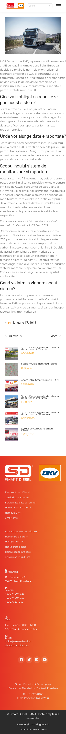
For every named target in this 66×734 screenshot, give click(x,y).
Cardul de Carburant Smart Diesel (37, 429)
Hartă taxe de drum (16, 536)
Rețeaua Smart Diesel (18, 507)
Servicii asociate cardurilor (21, 502)
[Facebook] (21, 659)
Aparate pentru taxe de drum (22, 531)
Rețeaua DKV (13, 512)
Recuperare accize (15, 546)
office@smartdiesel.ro (18, 641)
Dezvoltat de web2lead (33, 729)
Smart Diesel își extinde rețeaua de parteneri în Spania (40, 348)
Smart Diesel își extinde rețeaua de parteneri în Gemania (40, 413)
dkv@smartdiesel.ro (17, 645)
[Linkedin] (37, 659)
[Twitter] (29, 659)
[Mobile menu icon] (58, 5)
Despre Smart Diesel (17, 492)
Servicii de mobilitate (17, 556)
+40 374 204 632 (14, 597)
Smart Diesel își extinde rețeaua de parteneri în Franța (40, 397)
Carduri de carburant (17, 497)
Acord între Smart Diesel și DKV (40, 379)
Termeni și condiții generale (33, 724)
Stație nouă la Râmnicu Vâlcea (39, 363)
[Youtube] (44, 659)
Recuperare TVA (14, 541)
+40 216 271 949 (14, 601)
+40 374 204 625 (14, 593)
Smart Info (11, 517)
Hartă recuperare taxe (18, 551)
